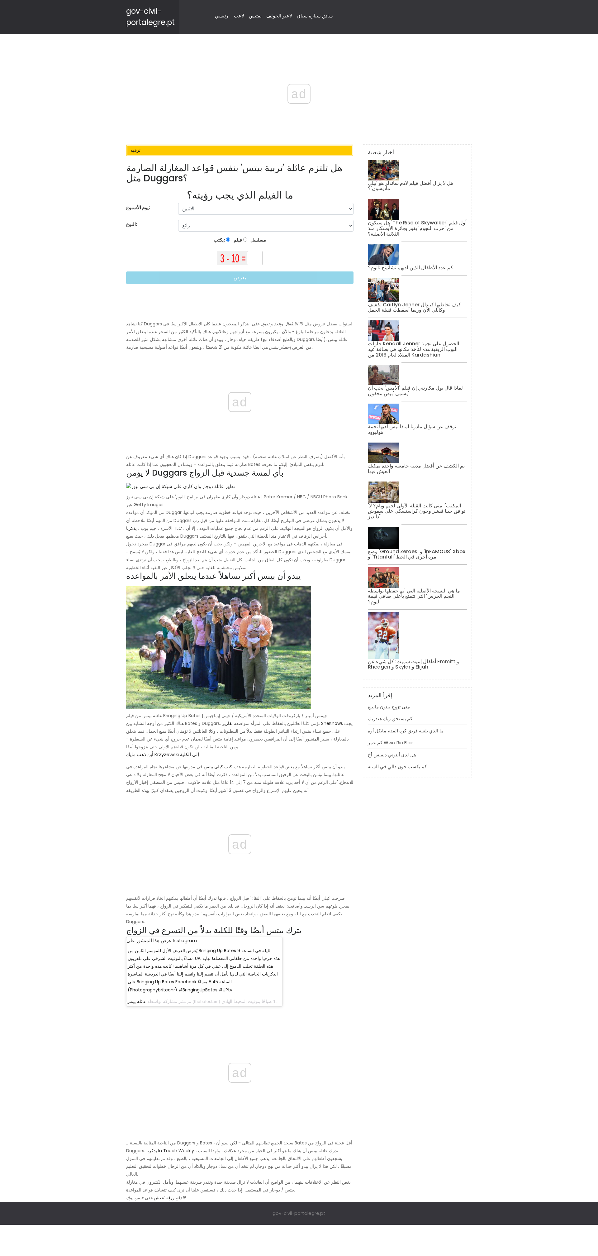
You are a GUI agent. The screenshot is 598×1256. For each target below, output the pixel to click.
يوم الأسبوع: (138, 207)
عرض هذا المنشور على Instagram (161, 940)
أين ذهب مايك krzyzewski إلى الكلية (162, 754)
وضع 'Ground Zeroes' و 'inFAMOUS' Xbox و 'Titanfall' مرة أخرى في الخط (416, 554)
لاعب (239, 15)
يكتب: (220, 240)
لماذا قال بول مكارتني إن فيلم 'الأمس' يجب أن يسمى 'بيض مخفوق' (415, 390)
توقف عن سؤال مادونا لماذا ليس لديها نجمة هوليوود (412, 429)
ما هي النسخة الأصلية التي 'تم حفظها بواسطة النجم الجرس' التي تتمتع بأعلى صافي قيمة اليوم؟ (414, 596)
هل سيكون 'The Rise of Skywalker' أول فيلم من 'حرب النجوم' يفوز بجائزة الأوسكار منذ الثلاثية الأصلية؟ (417, 228)
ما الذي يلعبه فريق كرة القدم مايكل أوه (406, 730)
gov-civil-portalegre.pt (299, 1213)
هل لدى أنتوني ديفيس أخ (392, 754)
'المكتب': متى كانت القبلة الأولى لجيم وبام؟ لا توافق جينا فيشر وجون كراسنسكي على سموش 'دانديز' (416, 511)
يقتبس (255, 15)
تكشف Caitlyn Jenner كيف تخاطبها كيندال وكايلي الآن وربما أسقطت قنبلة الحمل (414, 307)
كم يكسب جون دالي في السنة (397, 766)
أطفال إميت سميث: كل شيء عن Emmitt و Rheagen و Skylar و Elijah (413, 664)
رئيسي (221, 15)
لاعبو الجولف (279, 15)
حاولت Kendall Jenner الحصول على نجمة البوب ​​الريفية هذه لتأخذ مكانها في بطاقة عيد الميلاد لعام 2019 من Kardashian (413, 349)
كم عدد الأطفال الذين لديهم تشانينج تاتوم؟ (410, 267)
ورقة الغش (164, 1198)
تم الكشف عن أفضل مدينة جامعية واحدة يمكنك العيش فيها (416, 468)
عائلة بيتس (136, 1001)
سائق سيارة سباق (315, 15)
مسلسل (257, 240)
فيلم (237, 240)
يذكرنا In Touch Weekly (170, 1151)
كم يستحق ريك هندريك (390, 718)
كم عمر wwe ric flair (390, 742)
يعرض (240, 277)
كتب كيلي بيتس (218, 767)
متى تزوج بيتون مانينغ (389, 706)
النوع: (132, 224)
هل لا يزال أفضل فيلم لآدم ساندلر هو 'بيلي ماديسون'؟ (410, 186)
